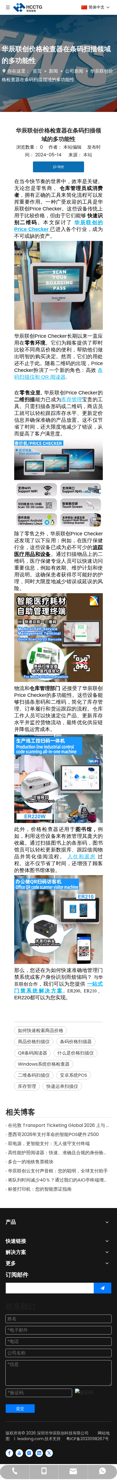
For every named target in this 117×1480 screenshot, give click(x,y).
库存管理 (27, 1086)
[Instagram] (29, 1453)
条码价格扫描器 (76, 1041)
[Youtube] (19, 1453)
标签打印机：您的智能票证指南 (40, 1189)
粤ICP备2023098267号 (87, 1439)
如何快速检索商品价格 (40, 1030)
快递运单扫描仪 (62, 1086)
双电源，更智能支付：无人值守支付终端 (49, 1143)
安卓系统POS (73, 1075)
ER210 (90, 990)
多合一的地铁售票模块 (30, 1161)
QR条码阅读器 (32, 1053)
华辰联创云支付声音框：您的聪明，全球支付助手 (58, 1171)
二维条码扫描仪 (34, 1075)
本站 (87, 155)
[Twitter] (49, 1453)
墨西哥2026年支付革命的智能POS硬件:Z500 (53, 1134)
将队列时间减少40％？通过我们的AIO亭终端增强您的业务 (58, 1180)
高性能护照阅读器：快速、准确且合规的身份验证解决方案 (58, 1152)
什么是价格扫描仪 (75, 1053)
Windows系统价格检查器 (44, 1064)
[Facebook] (9, 1453)
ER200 (73, 990)
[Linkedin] (39, 1453)
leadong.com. (31, 1439)
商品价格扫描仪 (34, 1041)
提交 (20, 1408)
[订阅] (102, 1288)
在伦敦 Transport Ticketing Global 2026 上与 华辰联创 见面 (58, 1125)
